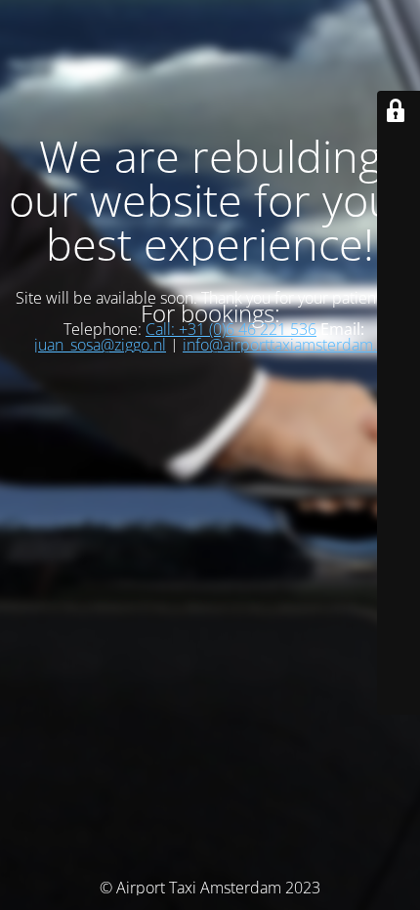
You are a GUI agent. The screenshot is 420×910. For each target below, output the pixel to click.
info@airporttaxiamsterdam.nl (286, 344)
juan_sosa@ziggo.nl (100, 344)
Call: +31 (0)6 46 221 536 (231, 329)
